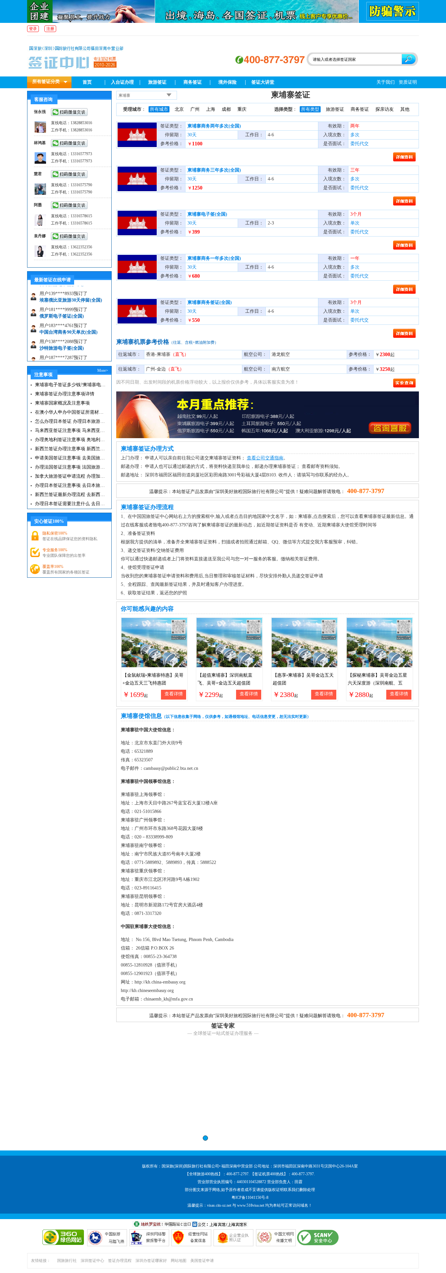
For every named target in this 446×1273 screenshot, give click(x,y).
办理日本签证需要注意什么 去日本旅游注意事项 (70, 503)
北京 (179, 109)
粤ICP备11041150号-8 (249, 1197)
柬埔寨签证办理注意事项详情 (64, 393)
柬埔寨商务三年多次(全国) (214, 170)
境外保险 (227, 82)
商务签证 (192, 82)
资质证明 (408, 82)
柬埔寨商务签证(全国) (209, 302)
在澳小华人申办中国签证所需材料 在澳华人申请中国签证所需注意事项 (70, 412)
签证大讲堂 (262, 82)
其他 (404, 109)
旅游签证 (157, 82)
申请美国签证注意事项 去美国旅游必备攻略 (70, 457)
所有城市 (159, 109)
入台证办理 (122, 82)
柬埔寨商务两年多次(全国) (214, 126)
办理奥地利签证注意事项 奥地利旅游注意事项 (70, 439)
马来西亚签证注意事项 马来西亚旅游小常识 (70, 430)
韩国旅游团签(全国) (59, 353)
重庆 (242, 109)
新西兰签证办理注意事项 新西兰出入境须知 (70, 448)
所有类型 (310, 109)
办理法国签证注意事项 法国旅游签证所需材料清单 (70, 467)
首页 (87, 82)
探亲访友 (384, 109)
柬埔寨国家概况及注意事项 (62, 403)
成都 (226, 109)
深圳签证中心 (92, 1260)
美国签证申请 (202, 1260)
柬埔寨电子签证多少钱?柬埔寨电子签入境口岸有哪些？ (70, 384)
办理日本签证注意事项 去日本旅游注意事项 (70, 485)
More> (102, 370)
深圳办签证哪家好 (151, 1260)
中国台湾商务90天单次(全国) (69, 321)
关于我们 (385, 82)
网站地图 (178, 1260)
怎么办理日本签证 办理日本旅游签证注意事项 (70, 421)
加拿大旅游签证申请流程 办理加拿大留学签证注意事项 (70, 476)
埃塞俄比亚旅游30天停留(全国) (71, 289)
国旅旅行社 (67, 1260)
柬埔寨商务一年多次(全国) (214, 258)
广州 (194, 109)
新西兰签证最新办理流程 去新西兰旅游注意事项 (70, 494)
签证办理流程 (120, 1260)
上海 (210, 109)
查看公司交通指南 (265, 457)
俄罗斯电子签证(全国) (62, 305)
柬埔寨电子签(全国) (207, 214)
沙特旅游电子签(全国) (62, 337)
